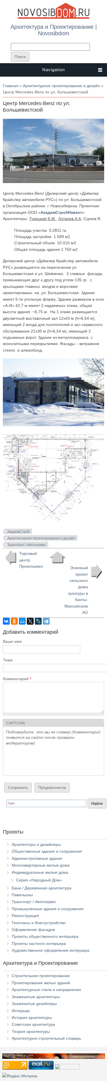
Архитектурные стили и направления (46, 989)
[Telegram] (46, 621)
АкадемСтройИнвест (61, 212)
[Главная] (53, 17)
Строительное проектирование (41, 975)
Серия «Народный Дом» (39, 880)
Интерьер (21, 1010)
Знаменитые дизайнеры (34, 1003)
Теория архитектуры (31, 1031)
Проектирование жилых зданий (41, 983)
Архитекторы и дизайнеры (36, 844)
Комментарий (17, 678)
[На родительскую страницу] (57, 557)
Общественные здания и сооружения (47, 851)
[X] (30, 621)
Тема (8, 660)
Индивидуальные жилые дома (40, 872)
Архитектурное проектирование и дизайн (61, 85)
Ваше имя (12, 641)
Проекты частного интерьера (39, 943)
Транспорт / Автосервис (26, 545)
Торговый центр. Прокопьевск (31, 560)
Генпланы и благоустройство (39, 922)
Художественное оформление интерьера (50, 950)
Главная (10, 85)
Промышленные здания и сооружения (48, 908)
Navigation (53, 69)
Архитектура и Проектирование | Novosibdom (54, 30)
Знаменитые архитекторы (36, 996)
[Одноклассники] (14, 621)
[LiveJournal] (38, 621)
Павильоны (22, 895)
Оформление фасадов (33, 929)
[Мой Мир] (22, 621)
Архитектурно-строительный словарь (46, 1038)
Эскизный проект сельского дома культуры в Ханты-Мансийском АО (76, 590)
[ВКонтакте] (6, 621)
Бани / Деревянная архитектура (41, 888)
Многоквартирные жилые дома (41, 865)
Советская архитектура (33, 1024)
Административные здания (37, 858)
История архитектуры (32, 1017)
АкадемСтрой (18, 532)
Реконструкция (25, 915)
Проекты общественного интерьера (45, 936)
